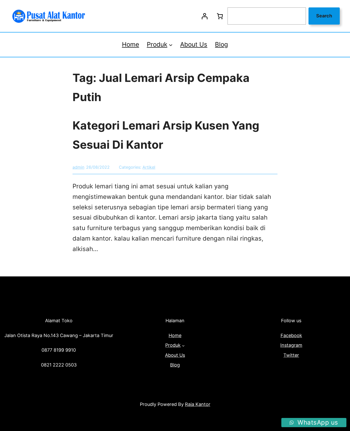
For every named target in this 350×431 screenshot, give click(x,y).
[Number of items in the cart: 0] (220, 16)
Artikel (148, 167)
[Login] (204, 16)
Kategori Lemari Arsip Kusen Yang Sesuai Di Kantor (166, 135)
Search (324, 15)
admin (78, 167)
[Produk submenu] (170, 44)
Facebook (291, 335)
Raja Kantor (197, 404)
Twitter (291, 355)
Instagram (291, 345)
